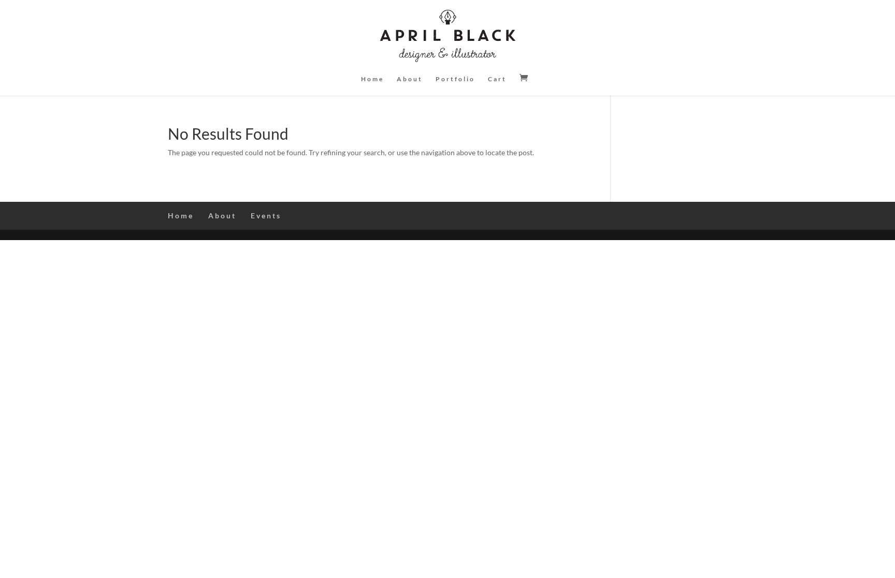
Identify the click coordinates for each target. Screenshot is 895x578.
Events (266, 215)
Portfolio (455, 79)
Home (372, 79)
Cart (497, 79)
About (410, 79)
